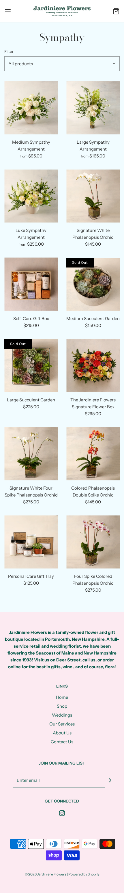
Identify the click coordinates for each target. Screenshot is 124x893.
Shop (62, 706)
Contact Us (62, 741)
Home (62, 697)
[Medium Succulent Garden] (93, 284)
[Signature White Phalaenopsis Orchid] (93, 196)
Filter (9, 51)
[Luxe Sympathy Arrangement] (31, 196)
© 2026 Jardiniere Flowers (45, 874)
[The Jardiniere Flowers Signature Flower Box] (93, 365)
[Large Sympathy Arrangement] (93, 107)
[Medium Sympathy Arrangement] (31, 107)
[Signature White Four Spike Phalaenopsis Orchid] (31, 453)
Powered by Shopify (83, 874)
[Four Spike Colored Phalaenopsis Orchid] (93, 542)
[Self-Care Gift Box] (31, 284)
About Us (62, 733)
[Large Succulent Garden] (31, 365)
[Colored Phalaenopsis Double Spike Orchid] (93, 453)
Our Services (62, 724)
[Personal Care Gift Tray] (31, 542)
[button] (62, 63)
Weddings (62, 715)
